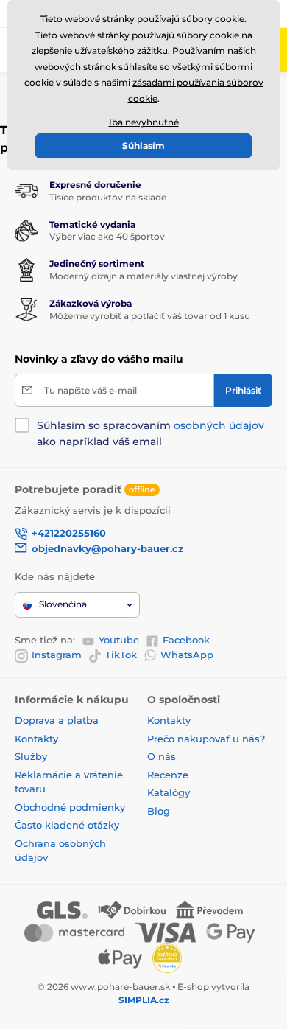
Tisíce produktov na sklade (107, 197)
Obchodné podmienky (70, 807)
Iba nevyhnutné (144, 122)
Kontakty (36, 738)
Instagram (57, 654)
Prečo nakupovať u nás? (206, 738)
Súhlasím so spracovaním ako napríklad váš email (150, 433)
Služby (31, 756)
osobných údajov (219, 425)
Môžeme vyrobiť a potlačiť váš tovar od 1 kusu (149, 315)
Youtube (119, 640)
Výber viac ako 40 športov (107, 236)
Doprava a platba (57, 720)
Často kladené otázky (67, 825)
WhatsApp (186, 654)
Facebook (186, 640)
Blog (158, 811)
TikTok (121, 654)
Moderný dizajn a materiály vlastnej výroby (143, 276)
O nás (161, 756)
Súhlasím (143, 145)
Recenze (167, 775)
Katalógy (168, 792)
